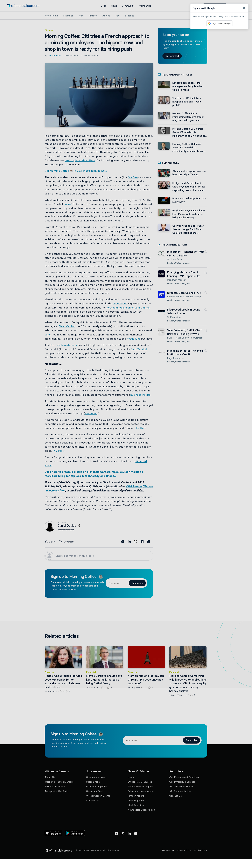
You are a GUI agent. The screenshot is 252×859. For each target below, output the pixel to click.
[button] (126, 429)
